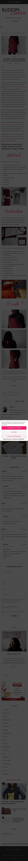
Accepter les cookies (14, 428)
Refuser (14, 432)
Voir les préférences (14, 436)
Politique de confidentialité (18, 439)
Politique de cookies (7, 439)
